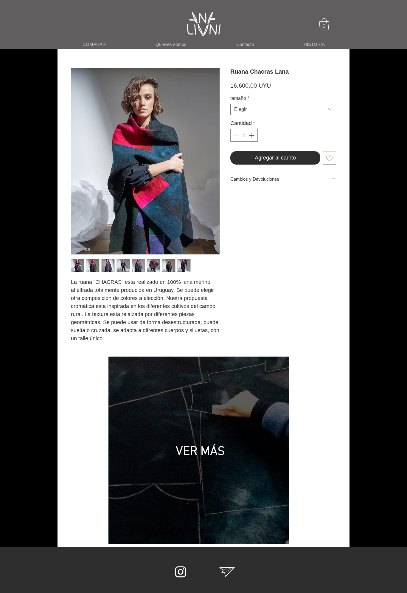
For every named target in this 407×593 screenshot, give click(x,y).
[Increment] (252, 135)
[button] (324, 24)
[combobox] (283, 109)
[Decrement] (235, 135)
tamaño (239, 98)
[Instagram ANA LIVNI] (180, 571)
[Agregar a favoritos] (329, 158)
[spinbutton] (244, 135)
